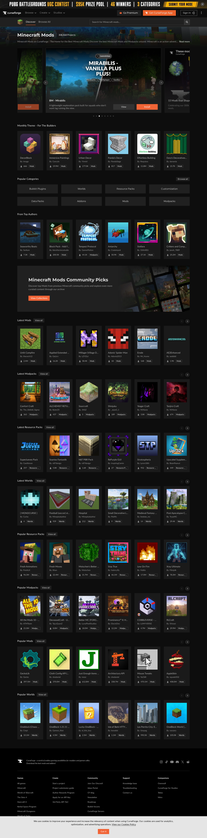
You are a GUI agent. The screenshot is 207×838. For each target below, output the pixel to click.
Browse (29, 12)
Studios (58, 12)
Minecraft (21, 788)
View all (39, 320)
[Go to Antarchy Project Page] (118, 239)
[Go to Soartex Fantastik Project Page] (60, 452)
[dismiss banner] (202, 4)
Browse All (44, 22)
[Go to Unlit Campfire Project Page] (30, 345)
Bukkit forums (94, 807)
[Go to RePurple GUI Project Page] (118, 452)
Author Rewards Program (63, 793)
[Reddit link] (188, 762)
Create (43, 12)
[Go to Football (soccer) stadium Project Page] (60, 506)
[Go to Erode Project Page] (147, 345)
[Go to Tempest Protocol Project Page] (89, 239)
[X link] (182, 762)
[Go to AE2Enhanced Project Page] (177, 345)
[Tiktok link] (166, 762)
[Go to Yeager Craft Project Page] (147, 399)
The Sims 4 (22, 797)
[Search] (187, 22)
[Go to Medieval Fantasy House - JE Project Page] (147, 506)
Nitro (160, 797)
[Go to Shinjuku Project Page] (118, 399)
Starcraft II (22, 802)
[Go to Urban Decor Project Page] (89, 150)
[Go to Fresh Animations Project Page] (30, 559)
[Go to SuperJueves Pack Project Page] (30, 452)
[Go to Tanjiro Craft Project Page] (177, 399)
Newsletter (92, 797)
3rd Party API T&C (60, 802)
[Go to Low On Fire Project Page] (147, 559)
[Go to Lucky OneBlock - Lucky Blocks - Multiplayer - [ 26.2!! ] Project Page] (89, 719)
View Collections (39, 298)
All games (21, 784)
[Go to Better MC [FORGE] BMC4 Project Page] (89, 612)
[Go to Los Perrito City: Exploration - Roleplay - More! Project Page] (147, 719)
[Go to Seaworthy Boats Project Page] (30, 239)
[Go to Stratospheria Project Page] (147, 452)
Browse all (183, 179)
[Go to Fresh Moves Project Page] (60, 559)
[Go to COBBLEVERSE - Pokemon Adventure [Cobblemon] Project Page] (147, 612)
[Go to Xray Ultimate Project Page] (177, 559)
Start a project (59, 784)
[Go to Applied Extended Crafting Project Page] (60, 345)
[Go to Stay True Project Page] (118, 559)
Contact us (127, 793)
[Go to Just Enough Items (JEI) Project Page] (89, 666)
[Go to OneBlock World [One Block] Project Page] (177, 719)
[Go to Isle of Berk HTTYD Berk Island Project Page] (118, 719)
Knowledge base (130, 784)
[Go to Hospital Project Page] (89, 506)
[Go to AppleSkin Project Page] (177, 666)
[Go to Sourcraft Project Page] (89, 399)
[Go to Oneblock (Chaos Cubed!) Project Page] (30, 719)
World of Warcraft (25, 793)
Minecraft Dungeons (26, 811)
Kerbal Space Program (26, 807)
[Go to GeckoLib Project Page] (30, 666)
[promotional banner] (103, 4)
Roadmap (92, 802)
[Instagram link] (161, 762)
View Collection (139, 107)
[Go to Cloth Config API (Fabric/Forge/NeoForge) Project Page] (60, 666)
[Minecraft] (20, 22)
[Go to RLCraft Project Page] (177, 612)
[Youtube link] (172, 762)
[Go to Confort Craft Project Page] (30, 399)
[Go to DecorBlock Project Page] (30, 150)
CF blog (91, 793)
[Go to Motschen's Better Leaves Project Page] (89, 559)
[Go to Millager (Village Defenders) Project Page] (89, 345)
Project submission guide (63, 788)
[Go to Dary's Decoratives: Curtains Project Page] (177, 150)
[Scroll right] (187, 321)
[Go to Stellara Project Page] (147, 239)
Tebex (160, 793)
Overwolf (162, 784)
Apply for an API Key (61, 797)
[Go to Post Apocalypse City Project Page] (177, 506)
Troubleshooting (130, 788)
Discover (31, 22)
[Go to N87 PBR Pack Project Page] (89, 452)
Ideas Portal (93, 788)
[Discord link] (177, 762)
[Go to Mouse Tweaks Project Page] (147, 666)
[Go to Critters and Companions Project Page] (177, 239)
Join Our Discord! (95, 784)
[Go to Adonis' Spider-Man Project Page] (118, 345)
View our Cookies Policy (124, 824)
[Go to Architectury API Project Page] (118, 666)
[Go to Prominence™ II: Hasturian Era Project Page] (118, 612)
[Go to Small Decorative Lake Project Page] (118, 506)
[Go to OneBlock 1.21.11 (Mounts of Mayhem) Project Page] (60, 719)
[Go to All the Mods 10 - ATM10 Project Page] (30, 612)
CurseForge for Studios (168, 788)
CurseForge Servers (96, 811)
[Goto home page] (12, 13)
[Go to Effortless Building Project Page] (147, 150)
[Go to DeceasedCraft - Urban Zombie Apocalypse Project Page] (60, 612)
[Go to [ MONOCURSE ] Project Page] (30, 506)
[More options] (201, 13)
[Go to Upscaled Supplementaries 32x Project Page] (177, 452)
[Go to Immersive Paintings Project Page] (60, 150)
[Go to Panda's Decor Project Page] (118, 150)
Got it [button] (103, 831)
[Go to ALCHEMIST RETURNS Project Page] (60, 399)
